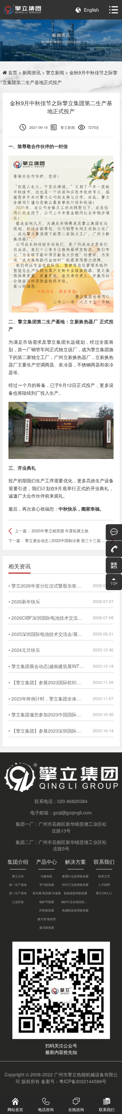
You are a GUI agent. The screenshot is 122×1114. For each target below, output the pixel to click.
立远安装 (18, 901)
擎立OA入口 (104, 893)
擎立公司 (18, 876)
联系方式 (104, 876)
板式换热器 (46, 927)
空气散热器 (46, 884)
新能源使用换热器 (75, 893)
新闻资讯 (31, 72)
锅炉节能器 (46, 901)
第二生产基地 (18, 893)
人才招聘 (104, 884)
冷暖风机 (46, 876)
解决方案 (75, 861)
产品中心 (46, 861)
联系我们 (104, 861)
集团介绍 (17, 861)
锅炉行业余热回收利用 (75, 901)
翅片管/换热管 (46, 919)
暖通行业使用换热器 (75, 876)
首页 (12, 72)
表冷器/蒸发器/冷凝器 (47, 893)
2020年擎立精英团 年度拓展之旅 (60, 531)
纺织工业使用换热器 (75, 884)
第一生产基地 (18, 884)
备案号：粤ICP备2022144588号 (73, 1081)
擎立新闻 (55, 72)
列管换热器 (46, 910)
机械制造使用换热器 (75, 910)
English (91, 9)
